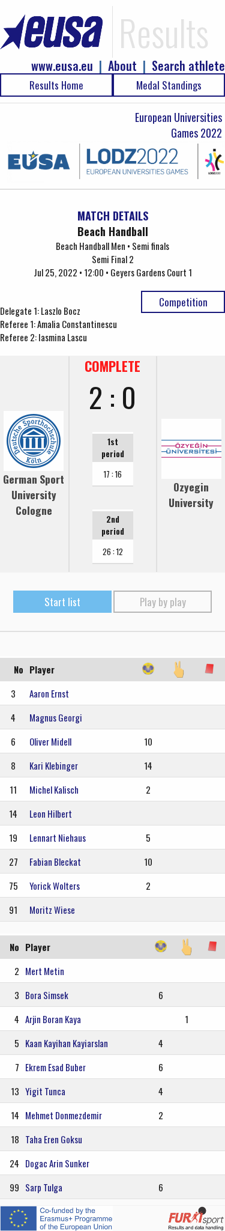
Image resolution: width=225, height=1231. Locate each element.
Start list (62, 601)
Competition (183, 301)
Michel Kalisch (54, 789)
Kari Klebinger (53, 765)
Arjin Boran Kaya (53, 1019)
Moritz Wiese (52, 909)
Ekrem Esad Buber (55, 1067)
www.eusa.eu (62, 65)
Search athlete (188, 65)
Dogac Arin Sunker (57, 1163)
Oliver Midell (50, 741)
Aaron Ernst (49, 693)
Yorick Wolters (54, 885)
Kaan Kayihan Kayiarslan (66, 1043)
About (122, 65)
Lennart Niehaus (57, 837)
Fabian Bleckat (55, 861)
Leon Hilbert (50, 813)
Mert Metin (44, 970)
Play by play (163, 601)
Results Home (56, 85)
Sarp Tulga (43, 1187)
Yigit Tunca (45, 1091)
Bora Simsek (46, 995)
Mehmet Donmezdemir (63, 1115)
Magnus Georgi (55, 717)
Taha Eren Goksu (53, 1139)
